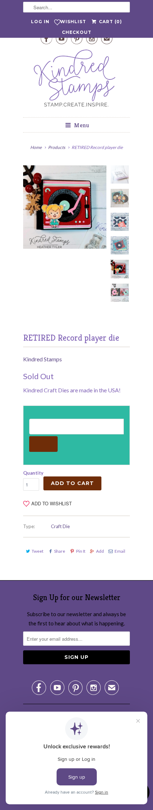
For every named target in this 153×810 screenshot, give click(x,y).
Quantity (33, 473)
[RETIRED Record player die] (64, 207)
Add (100, 551)
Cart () (109, 21)
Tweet (37, 551)
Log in (40, 21)
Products (56, 147)
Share (59, 551)
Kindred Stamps (42, 359)
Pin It (80, 551)
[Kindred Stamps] (76, 80)
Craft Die (60, 526)
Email (120, 551)
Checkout (76, 32)
